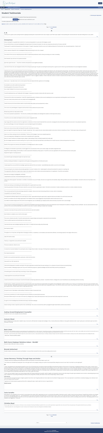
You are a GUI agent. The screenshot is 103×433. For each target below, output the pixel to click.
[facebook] (98, 7)
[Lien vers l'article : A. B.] (97, 36)
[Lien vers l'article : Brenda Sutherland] (97, 353)
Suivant (54, 27)
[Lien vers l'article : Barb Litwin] (97, 339)
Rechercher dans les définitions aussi (27, 19)
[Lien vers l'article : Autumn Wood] (97, 324)
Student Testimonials (15, 9)
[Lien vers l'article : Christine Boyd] (97, 410)
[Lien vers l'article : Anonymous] (97, 308)
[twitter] (100, 7)
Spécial (3, 24)
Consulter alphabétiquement (26, 9)
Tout (52, 28)
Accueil (2, 9)
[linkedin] (101, 7)
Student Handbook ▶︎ (95, 423)
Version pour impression (96, 15)
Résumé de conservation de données (51, 431)
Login (100, 3)
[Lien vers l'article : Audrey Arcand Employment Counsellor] (97, 315)
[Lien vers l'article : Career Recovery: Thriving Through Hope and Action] (97, 389)
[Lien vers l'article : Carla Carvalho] (97, 400)
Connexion (54, 430)
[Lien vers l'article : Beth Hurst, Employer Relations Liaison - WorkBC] (97, 346)
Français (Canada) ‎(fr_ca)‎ (14, 7)
